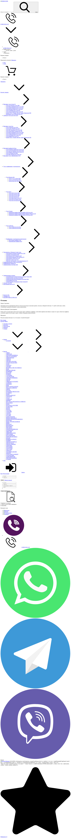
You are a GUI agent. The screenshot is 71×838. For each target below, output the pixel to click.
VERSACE (8, 450)
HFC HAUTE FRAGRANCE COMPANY (16, 401)
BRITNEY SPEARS (10, 370)
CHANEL (8, 379)
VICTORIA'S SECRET (11, 451)
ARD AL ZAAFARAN (11, 356)
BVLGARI (8, 372)
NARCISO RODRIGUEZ (12, 429)
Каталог (3, 321)
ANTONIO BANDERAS (12, 355)
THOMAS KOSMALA (11, 441)
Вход (2, 473)
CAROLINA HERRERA (12, 377)
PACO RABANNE (10, 435)
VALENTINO (9, 448)
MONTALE (9, 424)
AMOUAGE (9, 354)
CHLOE (8, 380)
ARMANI (8, 359)
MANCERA (9, 420)
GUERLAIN (9, 399)
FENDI (7, 394)
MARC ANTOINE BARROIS (13, 421)
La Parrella (8, 340)
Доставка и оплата (7, 323)
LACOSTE (8, 410)
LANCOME (9, 411)
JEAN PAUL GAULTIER (12, 405)
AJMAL (8, 352)
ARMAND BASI (10, 357)
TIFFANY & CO (10, 443)
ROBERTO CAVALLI (11, 439)
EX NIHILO (9, 392)
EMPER (8, 389)
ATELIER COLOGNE (11, 361)
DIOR (7, 385)
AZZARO (8, 366)
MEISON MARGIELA (11, 418)
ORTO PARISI (9, 434)
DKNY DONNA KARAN (12, 386)
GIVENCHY (9, 396)
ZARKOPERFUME (10, 456)
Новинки (5, 327)
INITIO (7, 404)
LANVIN (8, 412)
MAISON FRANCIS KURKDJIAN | (14, 419)
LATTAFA (8, 414)
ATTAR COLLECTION (11, 362)
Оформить (13, 60)
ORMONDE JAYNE (11, 433)
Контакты (5, 325)
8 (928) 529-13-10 (5, 24)
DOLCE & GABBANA (11, 387)
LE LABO (8, 415)
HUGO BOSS (9, 402)
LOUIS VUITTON (10, 416)
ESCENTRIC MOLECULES (12, 391)
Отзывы (5, 328)
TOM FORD (9, 445)
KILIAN (8, 409)
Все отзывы (3, 320)
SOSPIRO (8, 440)
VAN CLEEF (9, 449)
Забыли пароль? (8, 480)
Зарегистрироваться (5, 491)
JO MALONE (9, 406)
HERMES (8, 400)
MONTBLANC (9, 425)
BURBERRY (9, 371)
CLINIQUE (8, 382)
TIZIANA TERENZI (11, 444)
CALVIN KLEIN (10, 376)
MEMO (8, 423)
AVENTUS (8, 365)
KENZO (8, 407)
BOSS (7, 369)
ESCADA (8, 390)
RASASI (8, 438)
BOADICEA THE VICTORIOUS (14, 367)
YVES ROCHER (10, 455)
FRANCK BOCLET (10, 395)
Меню (6, 321)
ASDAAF (8, 360)
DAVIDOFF (9, 384)
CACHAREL (9, 375)
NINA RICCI (9, 428)
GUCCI (8, 397)
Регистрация (6, 473)
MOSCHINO (9, 426)
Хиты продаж (6, 326)
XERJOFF (8, 453)
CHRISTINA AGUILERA (12, 381)
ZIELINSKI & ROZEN (11, 458)
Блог (4, 460)
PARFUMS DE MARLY (11, 436)
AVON (7, 364)
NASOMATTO (9, 430)
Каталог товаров (5, 92)
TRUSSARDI (9, 446)
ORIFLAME (9, 431)
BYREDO (8, 374)
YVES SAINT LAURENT (12, 454)
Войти (23, 472)
